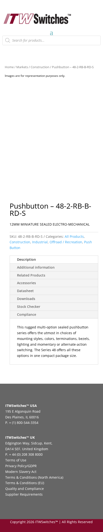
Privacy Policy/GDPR (21, 466)
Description (26, 259)
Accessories (26, 283)
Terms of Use (15, 460)
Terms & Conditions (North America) (34, 477)
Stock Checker (28, 306)
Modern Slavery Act (20, 471)
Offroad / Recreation (66, 242)
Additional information (36, 267)
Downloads (26, 298)
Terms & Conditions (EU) (24, 483)
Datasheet (25, 290)
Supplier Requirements (24, 494)
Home (9, 67)
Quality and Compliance (24, 488)
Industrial (40, 242)
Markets (22, 67)
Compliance (26, 314)
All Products (74, 236)
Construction (40, 67)
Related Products (31, 275)
